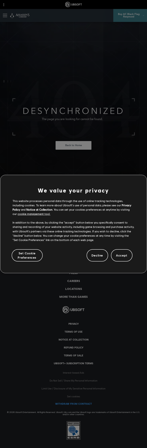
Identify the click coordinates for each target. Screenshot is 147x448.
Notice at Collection (39, 209)
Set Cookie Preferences (27, 255)
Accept (121, 255)
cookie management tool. (34, 213)
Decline (97, 255)
